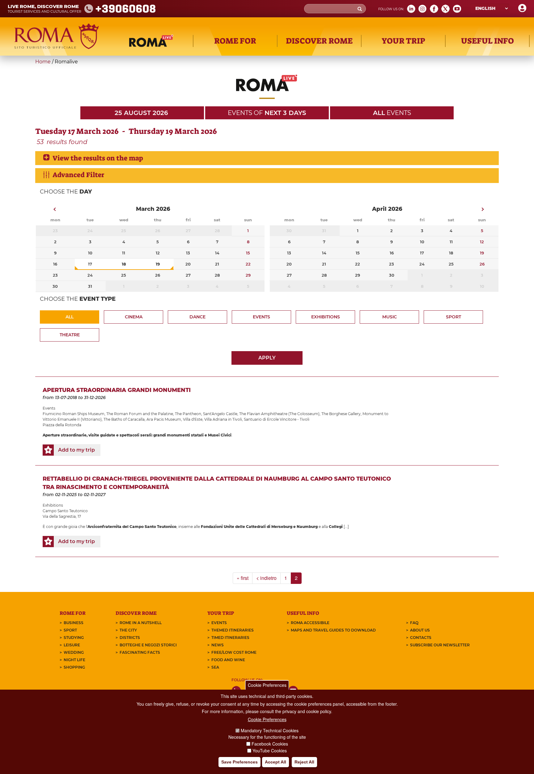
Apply (267, 358)
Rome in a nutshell (141, 622)
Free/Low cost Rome (233, 652)
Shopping (74, 667)
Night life (74, 659)
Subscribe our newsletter (440, 645)
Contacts (420, 637)
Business (73, 622)
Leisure (72, 645)
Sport (453, 317)
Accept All (275, 761)
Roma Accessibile (310, 622)
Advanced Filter (78, 174)
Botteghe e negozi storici (148, 645)
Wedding (74, 652)
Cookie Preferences (267, 685)
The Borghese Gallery (341, 413)
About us (420, 630)
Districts (130, 637)
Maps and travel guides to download (333, 630)
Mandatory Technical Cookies (270, 730)
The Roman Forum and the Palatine (139, 413)
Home (43, 62)
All (70, 317)
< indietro (266, 577)
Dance (197, 317)
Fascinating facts (140, 652)
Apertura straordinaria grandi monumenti (117, 390)
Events (261, 317)
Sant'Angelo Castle (220, 413)
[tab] (267, 158)
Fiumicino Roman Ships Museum (73, 413)
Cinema (133, 317)
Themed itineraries (232, 630)
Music (389, 317)
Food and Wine (228, 659)
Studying (74, 637)
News (217, 645)
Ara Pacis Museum (163, 419)
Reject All (304, 761)
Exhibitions (325, 317)
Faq (414, 622)
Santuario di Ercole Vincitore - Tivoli (276, 419)
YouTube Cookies (269, 750)
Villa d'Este (192, 419)
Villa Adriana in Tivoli (223, 419)
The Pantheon (188, 413)
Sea (215, 667)
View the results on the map (98, 158)
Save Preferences (239, 761)
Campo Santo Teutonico (65, 510)
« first (242, 577)
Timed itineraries (230, 637)
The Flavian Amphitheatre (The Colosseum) (279, 413)
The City (128, 630)
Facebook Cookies (270, 744)
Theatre (70, 335)
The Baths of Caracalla (124, 419)
